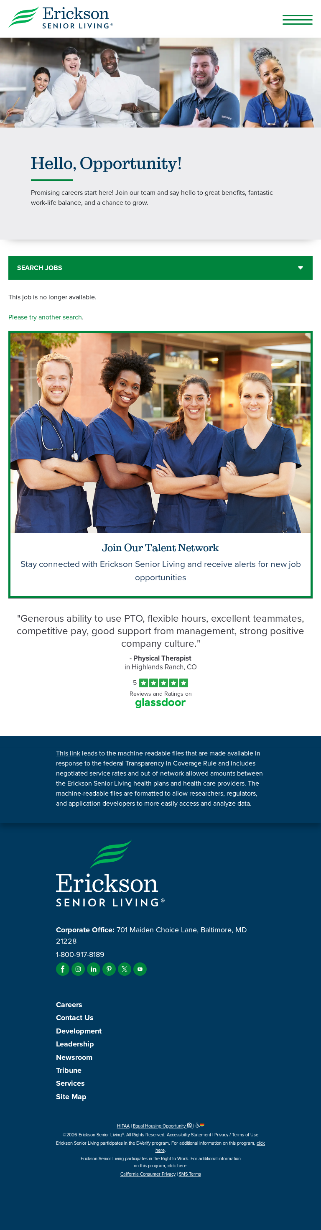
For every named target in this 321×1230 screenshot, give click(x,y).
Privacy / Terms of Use (236, 1134)
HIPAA (123, 1126)
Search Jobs (39, 268)
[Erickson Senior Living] (160, 18)
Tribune (69, 1070)
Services (70, 1083)
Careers (69, 1004)
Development (79, 1031)
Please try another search (45, 317)
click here (177, 1165)
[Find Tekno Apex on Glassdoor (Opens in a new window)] (160, 706)
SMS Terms (190, 1174)
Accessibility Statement (189, 1134)
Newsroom (74, 1057)
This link (68, 753)
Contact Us (75, 1017)
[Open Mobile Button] (298, 19)
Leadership (75, 1044)
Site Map (71, 1096)
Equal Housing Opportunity (160, 1126)
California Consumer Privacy (148, 1174)
